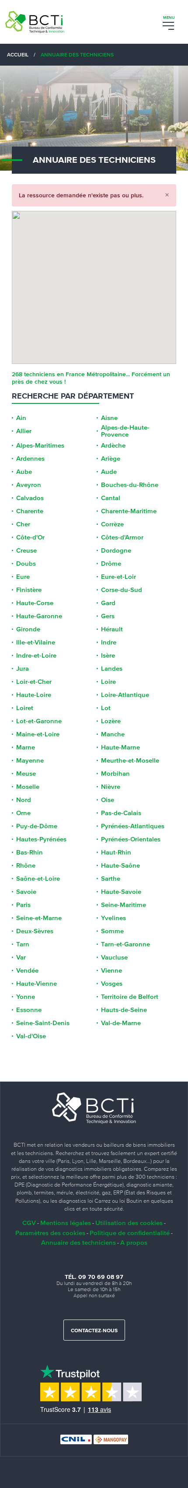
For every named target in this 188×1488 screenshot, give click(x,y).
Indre (108, 642)
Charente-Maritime (129, 511)
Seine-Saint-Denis (43, 1022)
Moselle (27, 786)
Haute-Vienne (36, 983)
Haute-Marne (120, 747)
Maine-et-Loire (37, 734)
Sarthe (110, 878)
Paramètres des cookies (50, 1232)
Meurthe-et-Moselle (130, 760)
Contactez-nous (94, 1331)
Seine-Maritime (123, 904)
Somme (112, 931)
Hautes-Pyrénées (41, 839)
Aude (109, 471)
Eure (23, 576)
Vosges (111, 983)
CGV (29, 1222)
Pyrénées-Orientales (130, 839)
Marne (25, 747)
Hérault (112, 629)
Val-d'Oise (31, 1036)
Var (21, 957)
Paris (23, 904)
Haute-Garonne (39, 616)
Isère (108, 655)
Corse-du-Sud (121, 589)
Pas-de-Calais (121, 812)
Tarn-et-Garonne (125, 944)
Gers (108, 616)
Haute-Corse (34, 602)
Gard (108, 602)
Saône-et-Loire (38, 878)
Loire (108, 681)
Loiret (24, 707)
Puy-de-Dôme (36, 826)
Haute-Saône (120, 865)
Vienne (111, 970)
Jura (22, 668)
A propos (133, 1242)
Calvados (30, 497)
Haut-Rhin (116, 852)
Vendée (27, 970)
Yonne (25, 996)
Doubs (26, 563)
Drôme (111, 563)
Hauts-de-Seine (124, 1009)
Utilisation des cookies (129, 1222)
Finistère (29, 589)
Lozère (111, 721)
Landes (111, 668)
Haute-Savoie (121, 891)
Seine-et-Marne (39, 917)
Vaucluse (114, 957)
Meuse (26, 773)
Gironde (28, 629)
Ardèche (113, 445)
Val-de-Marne (121, 1022)
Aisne (109, 417)
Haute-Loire (33, 694)
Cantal (110, 497)
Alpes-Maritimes (40, 445)
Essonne (29, 1009)
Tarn (22, 944)
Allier (23, 430)
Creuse (26, 550)
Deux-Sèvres (34, 931)
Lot (106, 707)
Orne (23, 812)
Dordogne (116, 550)
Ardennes (30, 458)
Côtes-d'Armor (122, 537)
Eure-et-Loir (118, 576)
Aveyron (28, 484)
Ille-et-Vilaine (35, 642)
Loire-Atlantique (125, 694)
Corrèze (112, 524)
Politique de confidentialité (130, 1232)
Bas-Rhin (29, 852)
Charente (29, 511)
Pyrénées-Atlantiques (132, 826)
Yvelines (113, 917)
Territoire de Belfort (129, 996)
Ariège (110, 458)
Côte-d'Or (30, 537)
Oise (107, 799)
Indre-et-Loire (36, 655)
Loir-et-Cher (34, 681)
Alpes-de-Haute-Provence (125, 431)
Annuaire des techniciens (78, 1242)
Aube (24, 471)
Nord (23, 799)
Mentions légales (65, 1222)
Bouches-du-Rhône (129, 484)
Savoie (26, 891)
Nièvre (110, 786)
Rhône (25, 865)
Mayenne (30, 760)
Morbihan (115, 773)
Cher (23, 524)
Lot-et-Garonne (39, 721)
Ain (21, 417)
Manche (113, 734)
